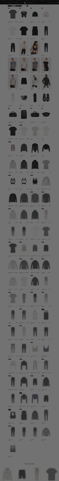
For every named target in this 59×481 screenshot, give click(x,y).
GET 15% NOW (29, 245)
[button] (29, 247)
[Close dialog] (35, 233)
